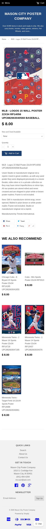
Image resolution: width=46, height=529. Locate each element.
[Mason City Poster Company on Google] (30, 486)
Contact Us (23, 457)
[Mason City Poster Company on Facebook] (16, 486)
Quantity (5, 143)
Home (4, 39)
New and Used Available (11, 132)
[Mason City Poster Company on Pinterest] (23, 486)
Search (23, 450)
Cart (42, 3)
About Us (23, 454)
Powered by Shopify (22, 514)
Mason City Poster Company (23, 16)
